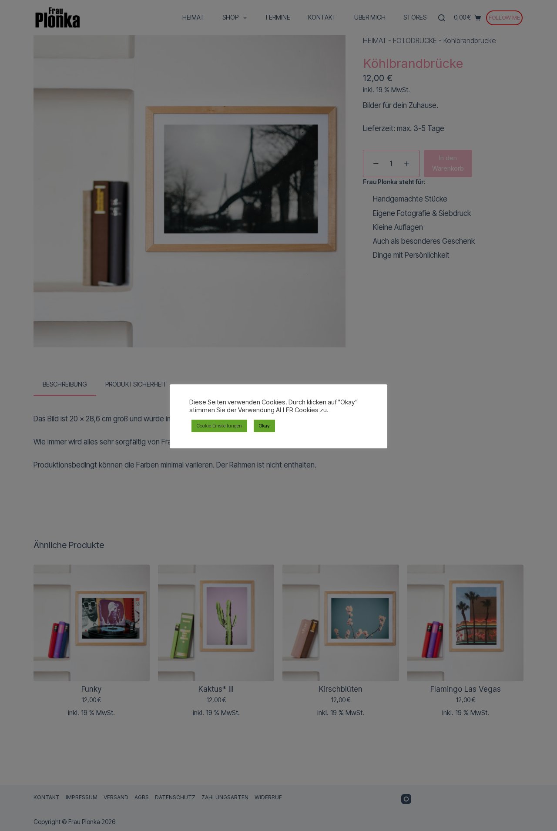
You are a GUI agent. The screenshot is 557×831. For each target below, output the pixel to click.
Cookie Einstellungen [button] (219, 426)
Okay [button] (264, 426)
